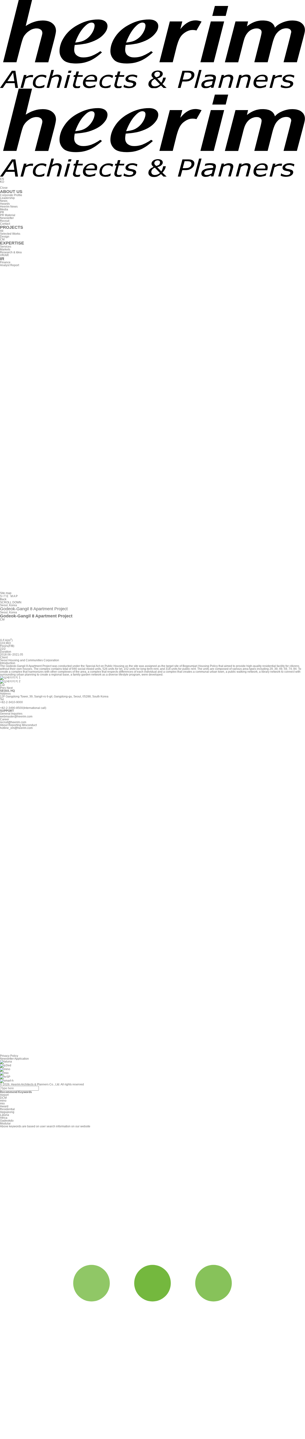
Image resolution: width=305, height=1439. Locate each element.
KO (2, 181)
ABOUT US (11, 191)
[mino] (5, 1069)
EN (2, 179)
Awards (5, 203)
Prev (3, 688)
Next (10, 688)
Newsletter (7, 218)
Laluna (4, 1115)
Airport (4, 1095)
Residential (7, 1109)
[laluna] (6, 1061)
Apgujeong (7, 1112)
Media (4, 209)
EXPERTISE (12, 243)
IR (2, 258)
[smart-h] (7, 1081)
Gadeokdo (7, 1120)
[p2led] (5, 1065)
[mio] (4, 1073)
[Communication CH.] (152, 590)
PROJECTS (11, 227)
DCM (3, 1097)
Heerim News (9, 206)
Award (4, 1106)
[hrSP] (5, 1077)
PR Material (7, 215)
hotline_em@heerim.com (16, 728)
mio (2, 1103)
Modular (5, 1123)
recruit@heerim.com (13, 722)
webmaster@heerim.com (16, 716)
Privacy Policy (9, 1056)
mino (3, 1100)
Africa (3, 1117)
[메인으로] (152, 87)
